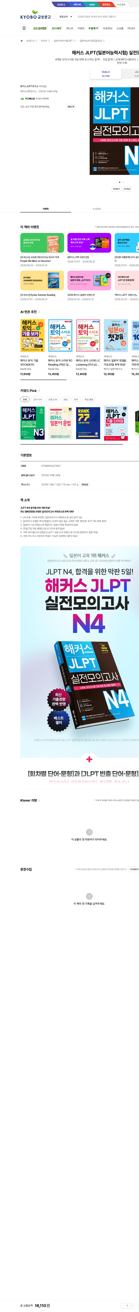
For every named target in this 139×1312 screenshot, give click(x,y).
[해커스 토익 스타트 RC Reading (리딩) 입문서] (60, 347)
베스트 (69, 28)
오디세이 (56, 28)
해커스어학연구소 (28, 91)
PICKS (131, 28)
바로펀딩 (107, 28)
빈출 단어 (52, 400)
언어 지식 (37, 400)
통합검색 (63, 16)
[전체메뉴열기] (24, 28)
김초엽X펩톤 (40, 28)
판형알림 (85, 484)
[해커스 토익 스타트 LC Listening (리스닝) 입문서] (88, 347)
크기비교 (127, 189)
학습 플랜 (89, 400)
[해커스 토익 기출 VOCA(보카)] (32, 347)
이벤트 (81, 28)
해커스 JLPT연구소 (29, 86)
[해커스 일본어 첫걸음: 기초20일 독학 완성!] (116, 347)
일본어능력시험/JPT (63, 40)
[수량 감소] (123, 1306)
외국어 (44, 40)
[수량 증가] (131, 1306)
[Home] (21, 40)
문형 (25, 400)
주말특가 (93, 28)
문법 (66, 400)
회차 (76, 400)
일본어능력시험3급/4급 (91, 40)
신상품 (120, 28)
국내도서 (30, 40)
